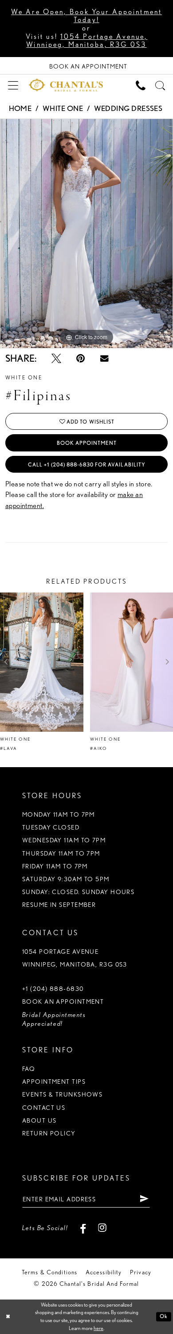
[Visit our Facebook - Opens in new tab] (83, 1228)
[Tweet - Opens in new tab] (56, 358)
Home (20, 108)
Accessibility (104, 1272)
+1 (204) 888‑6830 (53, 988)
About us (39, 1120)
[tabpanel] (86, 233)
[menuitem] (13, 85)
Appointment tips (54, 1081)
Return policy (49, 1133)
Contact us (43, 1107)
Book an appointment (63, 1001)
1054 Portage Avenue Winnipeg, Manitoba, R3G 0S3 (74, 958)
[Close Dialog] (8, 1316)
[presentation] (41, 661)
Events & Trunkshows (62, 1094)
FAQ (28, 1068)
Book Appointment (87, 443)
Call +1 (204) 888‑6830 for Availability (86, 464)
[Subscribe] (144, 1199)
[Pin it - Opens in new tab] (80, 358)
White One (63, 108)
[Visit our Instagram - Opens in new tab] (102, 1228)
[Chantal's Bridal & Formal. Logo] (65, 85)
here (98, 1328)
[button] (13, 85)
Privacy (140, 1272)
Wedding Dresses (128, 108)
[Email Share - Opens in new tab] (104, 359)
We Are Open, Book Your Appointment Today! (86, 16)
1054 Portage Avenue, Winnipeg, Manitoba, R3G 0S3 (86, 40)
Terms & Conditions (49, 1272)
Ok (164, 1316)
